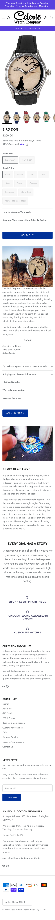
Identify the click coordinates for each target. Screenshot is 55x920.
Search (5, 704)
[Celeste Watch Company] (27, 17)
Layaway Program (11, 398)
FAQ (4, 732)
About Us (6, 708)
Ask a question (15, 413)
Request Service (10, 737)
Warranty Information (13, 390)
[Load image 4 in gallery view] (27, 70)
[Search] (10, 17)
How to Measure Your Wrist (16, 212)
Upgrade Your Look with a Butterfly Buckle (24, 220)
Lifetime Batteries (11, 382)
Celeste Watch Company (18, 909)
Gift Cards (7, 713)
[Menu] (3, 17)
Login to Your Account (13, 742)
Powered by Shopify (37, 909)
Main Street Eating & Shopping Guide (21, 858)
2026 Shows (8, 718)
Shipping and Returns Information (19, 374)
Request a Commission (13, 723)
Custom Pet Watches (12, 727)
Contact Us (7, 746)
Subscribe (11, 797)
